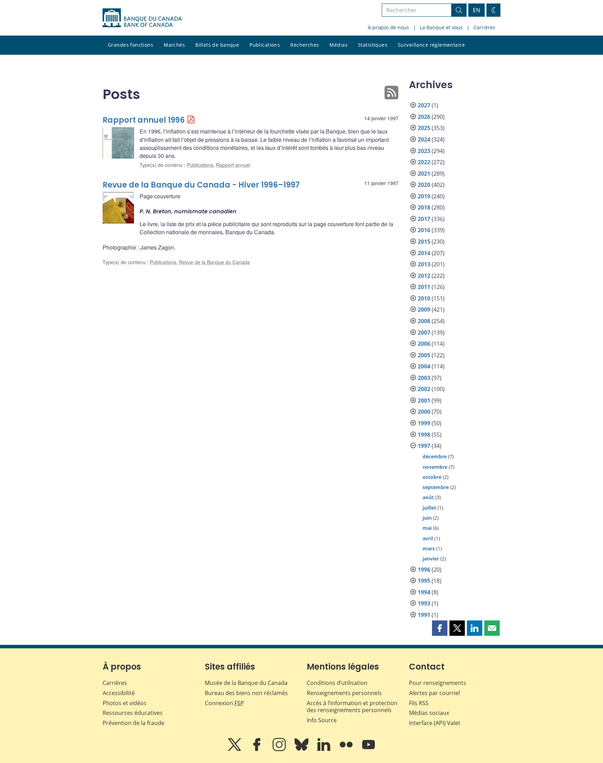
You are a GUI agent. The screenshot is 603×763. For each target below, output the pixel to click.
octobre (432, 477)
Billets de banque (217, 44)
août (428, 497)
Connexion (224, 703)
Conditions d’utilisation (337, 683)
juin (427, 517)
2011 (424, 287)
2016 (424, 230)
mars (429, 548)
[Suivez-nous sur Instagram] (280, 749)
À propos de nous (388, 27)
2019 (424, 196)
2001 (424, 400)
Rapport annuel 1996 (144, 120)
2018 (424, 207)
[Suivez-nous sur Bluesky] (302, 749)
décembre (435, 456)
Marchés (174, 44)
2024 (424, 139)
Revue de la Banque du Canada (214, 262)
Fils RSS (419, 703)
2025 (424, 128)
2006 (424, 344)
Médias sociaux (429, 713)
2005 (424, 355)
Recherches (304, 44)
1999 (424, 423)
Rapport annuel (233, 164)
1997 (424, 446)
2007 (424, 332)
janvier (431, 558)
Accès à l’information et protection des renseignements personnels (352, 706)
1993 (424, 603)
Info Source (322, 720)
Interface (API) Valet (434, 723)
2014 (424, 253)
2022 (424, 162)
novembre (435, 467)
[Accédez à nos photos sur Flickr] (347, 749)
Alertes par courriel (434, 693)
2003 (424, 378)
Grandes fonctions (130, 44)
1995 (424, 581)
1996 (424, 569)
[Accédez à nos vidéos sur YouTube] (368, 749)
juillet (429, 507)
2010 (424, 298)
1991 (424, 615)
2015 (424, 241)
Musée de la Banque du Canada (246, 683)
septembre (436, 487)
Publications (265, 44)
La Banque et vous (441, 27)
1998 (424, 434)
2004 (424, 366)
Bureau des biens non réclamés (246, 693)
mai (427, 528)
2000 (424, 411)
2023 (424, 151)
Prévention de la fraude (133, 723)
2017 (424, 219)
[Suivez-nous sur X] (235, 749)
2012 (424, 276)
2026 (424, 117)
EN (476, 10)
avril (428, 538)
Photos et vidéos (125, 703)
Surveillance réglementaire (431, 44)
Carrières (484, 27)
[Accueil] (142, 17)
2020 (424, 185)
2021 (424, 173)
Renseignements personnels (344, 693)
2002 (424, 389)
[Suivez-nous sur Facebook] (257, 749)
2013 (424, 264)
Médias (338, 44)
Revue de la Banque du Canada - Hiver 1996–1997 (201, 185)
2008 (424, 321)
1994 (424, 592)
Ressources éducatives (133, 713)
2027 (424, 105)
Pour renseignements (437, 683)
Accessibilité (119, 693)
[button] (439, 628)
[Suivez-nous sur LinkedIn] (324, 749)
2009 (424, 309)
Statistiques (372, 44)
